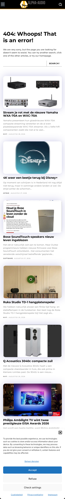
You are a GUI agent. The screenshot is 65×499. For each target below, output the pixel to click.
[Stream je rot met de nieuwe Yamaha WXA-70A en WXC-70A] (32, 92)
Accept (32, 470)
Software (8, 258)
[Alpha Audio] (32, 4)
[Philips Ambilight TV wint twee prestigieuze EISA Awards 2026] (32, 400)
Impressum (52, 494)
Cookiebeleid (17, 494)
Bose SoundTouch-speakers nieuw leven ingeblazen (28, 238)
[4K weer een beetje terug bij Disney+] (32, 157)
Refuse (33, 478)
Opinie (6, 193)
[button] (60, 432)
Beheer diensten (32, 461)
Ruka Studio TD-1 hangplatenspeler (29, 302)
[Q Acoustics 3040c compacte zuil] (32, 341)
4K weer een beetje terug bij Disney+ (30, 178)
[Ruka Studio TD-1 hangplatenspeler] (32, 282)
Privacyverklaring (35, 494)
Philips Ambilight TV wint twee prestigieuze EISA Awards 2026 (26, 421)
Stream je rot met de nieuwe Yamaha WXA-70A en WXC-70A (30, 114)
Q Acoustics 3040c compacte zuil (28, 361)
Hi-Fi (5, 134)
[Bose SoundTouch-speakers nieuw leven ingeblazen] (32, 216)
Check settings (32, 487)
